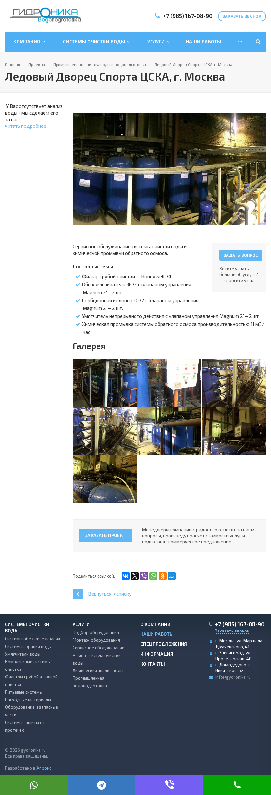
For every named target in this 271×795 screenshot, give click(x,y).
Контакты (152, 664)
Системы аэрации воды (28, 646)
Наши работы (203, 41)
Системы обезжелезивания (32, 638)
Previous (81, 162)
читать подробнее (25, 126)
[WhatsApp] (153, 576)
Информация (156, 654)
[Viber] (144, 576)
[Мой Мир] (172, 576)
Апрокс (43, 768)
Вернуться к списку (110, 593)
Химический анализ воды (98, 670)
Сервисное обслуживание (98, 647)
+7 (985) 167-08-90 (188, 15)
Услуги (157, 41)
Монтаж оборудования (96, 640)
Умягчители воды (22, 654)
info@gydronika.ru (233, 677)
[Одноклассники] (163, 576)
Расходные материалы (28, 699)
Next (260, 162)
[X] (135, 576)
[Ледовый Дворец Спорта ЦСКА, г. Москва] (169, 168)
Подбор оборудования (96, 632)
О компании (155, 624)
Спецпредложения (163, 644)
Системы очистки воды (95, 41)
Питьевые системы (24, 692)
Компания (27, 41)
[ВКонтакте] (126, 576)
